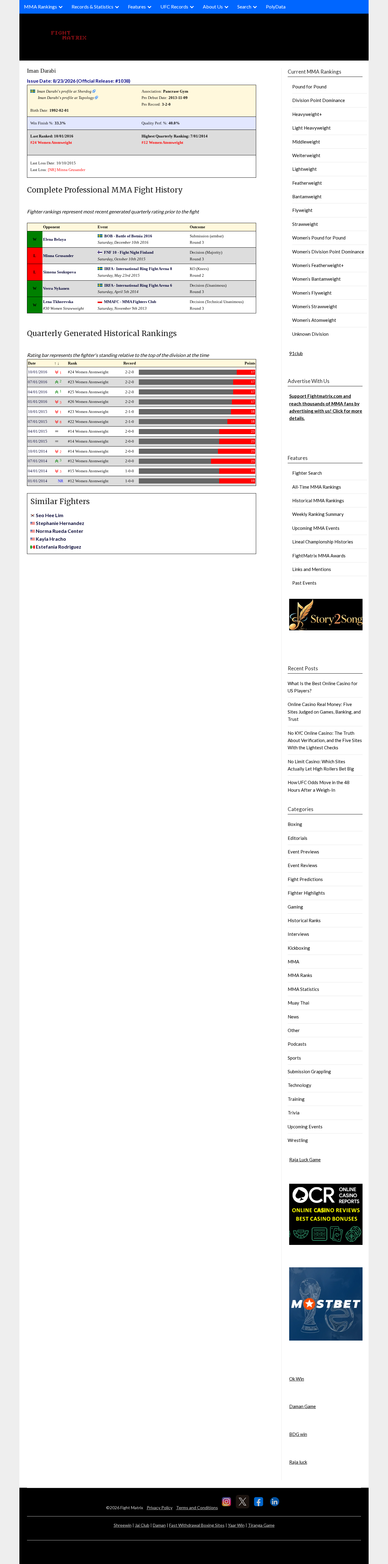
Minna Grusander (71, 169)
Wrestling (298, 1140)
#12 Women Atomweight (162, 142)
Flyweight (302, 210)
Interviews (298, 934)
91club (296, 353)
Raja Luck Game (305, 1159)
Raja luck (298, 1462)
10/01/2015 (37, 411)
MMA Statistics (303, 989)
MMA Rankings (40, 6)
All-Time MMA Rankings (316, 487)
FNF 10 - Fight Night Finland (128, 252)
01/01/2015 (37, 441)
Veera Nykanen (56, 288)
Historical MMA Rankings (318, 500)
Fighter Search (307, 473)
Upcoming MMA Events (316, 528)
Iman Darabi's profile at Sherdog (64, 91)
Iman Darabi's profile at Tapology (66, 97)
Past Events (304, 583)
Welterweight (306, 155)
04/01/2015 (37, 431)
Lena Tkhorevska (58, 301)
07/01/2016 (37, 382)
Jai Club (142, 1525)
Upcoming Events (305, 1126)
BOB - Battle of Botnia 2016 (128, 236)
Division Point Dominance (318, 100)
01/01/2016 (37, 401)
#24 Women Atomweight (51, 142)
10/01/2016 (37, 372)
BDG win (298, 1434)
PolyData (276, 6)
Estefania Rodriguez (58, 546)
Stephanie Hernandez (60, 523)
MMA (293, 961)
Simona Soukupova (59, 272)
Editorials (297, 838)
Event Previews (303, 851)
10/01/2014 (37, 451)
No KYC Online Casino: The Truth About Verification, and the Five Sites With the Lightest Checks (325, 740)
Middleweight (306, 141)
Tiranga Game (261, 1525)
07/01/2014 (37, 461)
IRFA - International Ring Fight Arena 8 (138, 268)
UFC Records (174, 6)
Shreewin (123, 1525)
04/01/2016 (37, 392)
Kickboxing (299, 948)
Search (244, 6)
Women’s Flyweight (312, 292)
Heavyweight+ (307, 114)
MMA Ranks (300, 975)
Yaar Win (236, 1525)
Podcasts (297, 1044)
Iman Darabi (41, 71)
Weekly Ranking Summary (318, 514)
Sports (294, 1058)
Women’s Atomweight (314, 320)
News (293, 1016)
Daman (159, 1525)
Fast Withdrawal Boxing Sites (197, 1525)
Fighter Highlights (306, 893)
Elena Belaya (54, 239)
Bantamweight (307, 196)
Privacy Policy (159, 1507)
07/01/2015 (37, 421)
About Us (213, 6)
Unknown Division (310, 334)
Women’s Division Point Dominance (328, 251)
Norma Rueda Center (59, 531)
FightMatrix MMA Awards (319, 555)
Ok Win (296, 1378)
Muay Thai (298, 1002)
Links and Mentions (311, 569)
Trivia (293, 1112)
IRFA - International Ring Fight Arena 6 (138, 285)
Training (296, 1099)
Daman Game (302, 1406)
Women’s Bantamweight (316, 279)
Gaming (295, 906)
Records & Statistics (92, 6)
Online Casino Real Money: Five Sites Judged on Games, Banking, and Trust (324, 711)
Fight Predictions (305, 879)
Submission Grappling (309, 1071)
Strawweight (305, 224)
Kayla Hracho (51, 539)
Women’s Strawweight (314, 306)
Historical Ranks (304, 920)
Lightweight (304, 169)
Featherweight (307, 183)
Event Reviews (302, 865)
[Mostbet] (326, 1338)
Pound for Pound (309, 86)
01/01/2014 (37, 481)
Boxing (295, 824)
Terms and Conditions (197, 1507)
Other (294, 1030)
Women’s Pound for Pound (319, 237)
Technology (299, 1085)
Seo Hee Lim (49, 515)
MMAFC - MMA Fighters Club (130, 301)
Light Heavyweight (311, 127)
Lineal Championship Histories (322, 541)
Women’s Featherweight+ (318, 265)
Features (137, 6)
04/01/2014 (37, 471)
